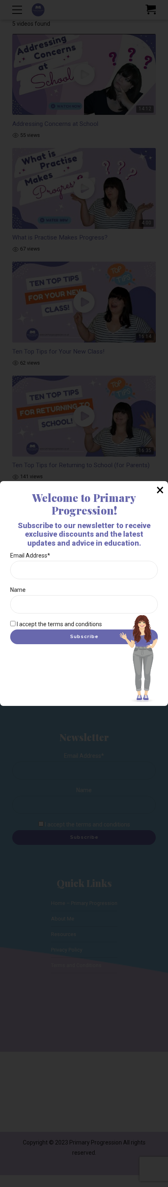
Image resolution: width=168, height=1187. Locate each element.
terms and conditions (75, 624)
